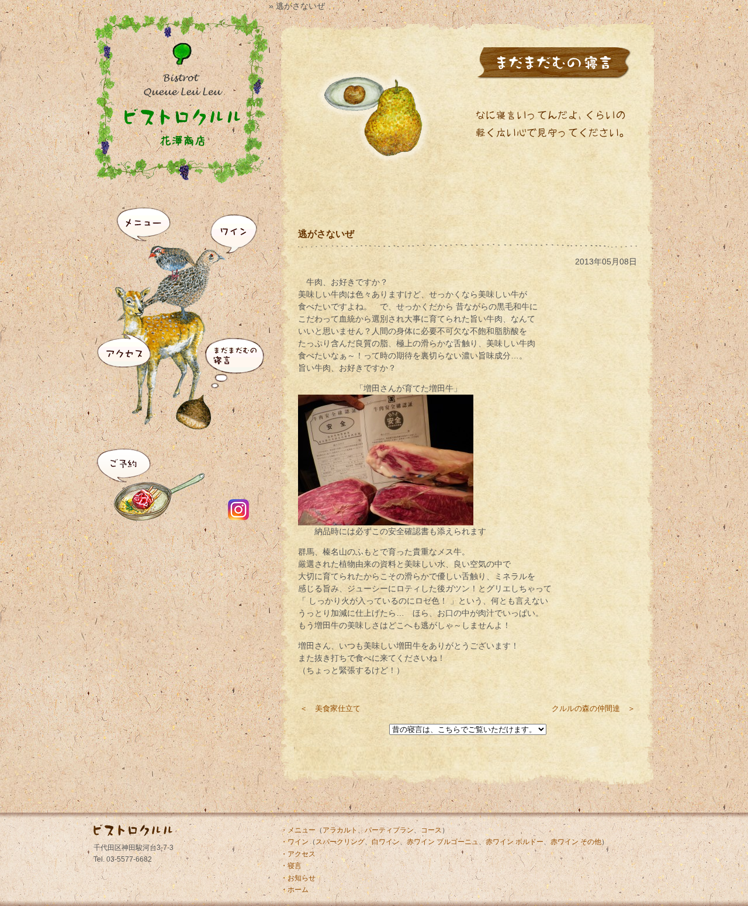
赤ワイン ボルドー (514, 842)
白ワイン (386, 842)
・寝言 (291, 866)
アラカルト (340, 830)
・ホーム (294, 890)
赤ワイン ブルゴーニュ (443, 842)
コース (431, 830)
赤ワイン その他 (575, 842)
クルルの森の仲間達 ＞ (593, 708)
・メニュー (298, 830)
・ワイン (294, 842)
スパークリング (340, 842)
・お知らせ (298, 878)
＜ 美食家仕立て (330, 708)
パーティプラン (389, 830)
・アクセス (298, 854)
